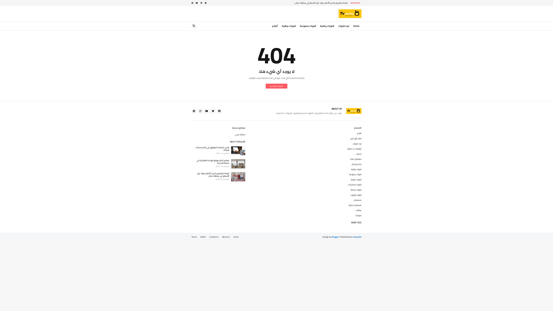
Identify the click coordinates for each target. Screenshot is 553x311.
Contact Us (213, 237)
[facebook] (206, 3)
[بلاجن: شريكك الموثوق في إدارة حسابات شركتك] (238, 151)
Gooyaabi (357, 237)
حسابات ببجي (240, 134)
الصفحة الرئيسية (276, 86)
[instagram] (200, 111)
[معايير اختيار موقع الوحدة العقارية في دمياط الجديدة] (238, 163)
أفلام (275, 26)
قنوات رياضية (327, 26)
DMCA (203, 237)
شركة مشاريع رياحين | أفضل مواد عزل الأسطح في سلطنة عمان (213, 174)
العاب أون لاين (355, 138)
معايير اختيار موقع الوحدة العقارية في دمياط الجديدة (213, 161)
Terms (194, 237)
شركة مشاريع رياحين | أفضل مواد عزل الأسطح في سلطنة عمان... (321, 3)
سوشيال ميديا (355, 159)
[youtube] (197, 3)
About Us (226, 237)
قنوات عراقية (289, 26)
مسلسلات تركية (355, 205)
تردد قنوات (343, 26)
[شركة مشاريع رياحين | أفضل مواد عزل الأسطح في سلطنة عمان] (238, 176)
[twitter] (201, 3)
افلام (359, 133)
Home (356, 26)
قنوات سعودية (308, 26)
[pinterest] (192, 3)
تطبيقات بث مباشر (354, 149)
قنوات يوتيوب (355, 195)
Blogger (335, 237)
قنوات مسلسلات (354, 184)
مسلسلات (357, 200)
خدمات (358, 154)
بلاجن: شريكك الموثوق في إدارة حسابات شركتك (212, 148)
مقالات (358, 210)
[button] (194, 26)
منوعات (358, 215)
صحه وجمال (356, 164)
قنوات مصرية (356, 190)
